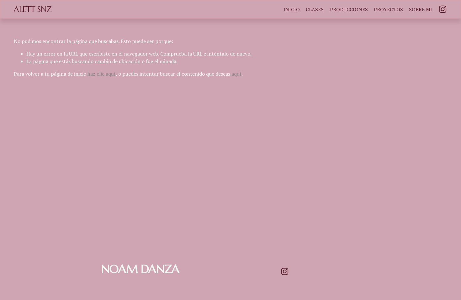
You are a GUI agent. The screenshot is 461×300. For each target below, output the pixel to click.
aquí (236, 73)
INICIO (291, 9)
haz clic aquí (101, 73)
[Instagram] (442, 9)
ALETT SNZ (33, 9)
